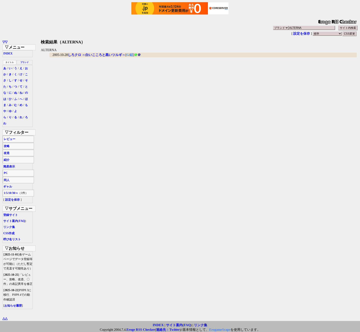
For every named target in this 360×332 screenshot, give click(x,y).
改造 (7, 153)
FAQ (22, 221)
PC (6, 173)
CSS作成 (9, 233)
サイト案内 (10, 221)
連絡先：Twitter (168, 329)
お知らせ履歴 (13, 305)
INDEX (7, 53)
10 (9, 193)
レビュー (9, 139)
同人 (7, 180)
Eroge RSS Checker (140, 329)
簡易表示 (9, 166)
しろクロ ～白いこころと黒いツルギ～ (96, 55)
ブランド (24, 62)
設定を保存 (301, 33)
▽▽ (5, 42)
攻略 (7, 146)
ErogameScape (219, 329)
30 (13, 193)
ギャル (7, 186)
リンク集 (9, 227)
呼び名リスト (12, 239)
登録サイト (10, 214)
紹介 (7, 159)
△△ (5, 318)
